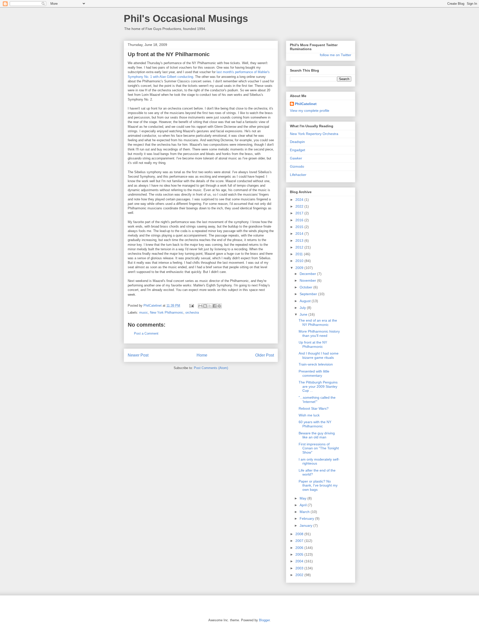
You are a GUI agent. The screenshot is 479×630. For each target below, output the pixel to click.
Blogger (264, 620)
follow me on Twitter (335, 55)
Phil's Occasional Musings (186, 18)
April (304, 505)
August (306, 301)
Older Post (264, 355)
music (143, 312)
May (303, 498)
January (306, 525)
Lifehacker (298, 175)
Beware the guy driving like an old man (317, 435)
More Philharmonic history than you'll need (319, 333)
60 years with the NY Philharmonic (315, 424)
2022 (299, 206)
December (308, 274)
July (303, 308)
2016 (299, 220)
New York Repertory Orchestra (314, 134)
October (306, 287)
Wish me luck (309, 415)
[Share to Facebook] (214, 305)
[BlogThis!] (205, 305)
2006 (299, 548)
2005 (299, 554)
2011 (299, 254)
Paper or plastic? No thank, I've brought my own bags (318, 485)
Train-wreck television (316, 364)
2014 (299, 234)
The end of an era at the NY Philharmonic (318, 322)
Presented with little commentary (314, 373)
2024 (299, 200)
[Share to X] (209, 305)
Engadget (297, 150)
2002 (299, 575)
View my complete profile (309, 111)
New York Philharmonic (166, 312)
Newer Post (138, 355)
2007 (299, 541)
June (304, 314)
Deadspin (297, 142)
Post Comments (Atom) (211, 368)
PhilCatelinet (306, 104)
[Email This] (200, 305)
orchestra (192, 312)
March (305, 512)
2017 (299, 213)
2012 (299, 247)
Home (202, 355)
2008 (299, 534)
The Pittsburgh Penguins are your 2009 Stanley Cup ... (318, 386)
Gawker (296, 158)
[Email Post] (191, 305)
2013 (299, 241)
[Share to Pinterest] (219, 305)
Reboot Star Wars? (314, 408)
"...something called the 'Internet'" (317, 399)
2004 (299, 561)
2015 (299, 227)
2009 (299, 268)
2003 (299, 568)
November (308, 280)
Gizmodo (297, 166)
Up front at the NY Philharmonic (313, 344)
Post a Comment (146, 333)
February (307, 518)
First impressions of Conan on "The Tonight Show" (319, 448)
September (309, 294)
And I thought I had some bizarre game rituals (319, 355)
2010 (299, 261)
